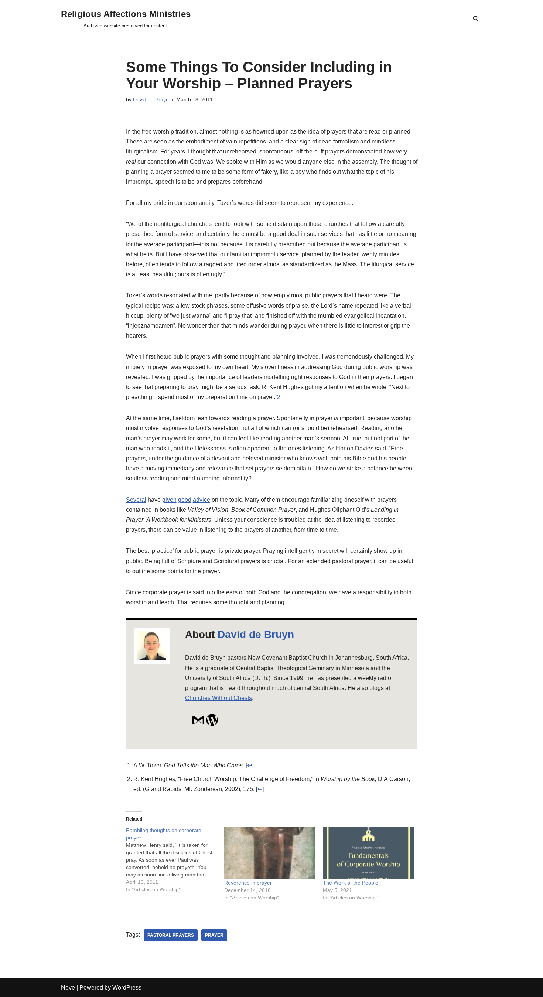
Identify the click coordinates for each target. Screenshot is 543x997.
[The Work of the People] (368, 853)
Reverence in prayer (248, 883)
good (184, 500)
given (169, 500)
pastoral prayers (170, 935)
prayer (214, 935)
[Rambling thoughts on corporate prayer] (175, 860)
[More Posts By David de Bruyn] (212, 724)
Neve (68, 987)
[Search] (475, 18)
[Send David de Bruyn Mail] (198, 724)
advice (201, 500)
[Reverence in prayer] (269, 853)
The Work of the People (350, 883)
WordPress (126, 987)
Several (136, 500)
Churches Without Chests (218, 698)
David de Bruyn (151, 99)
